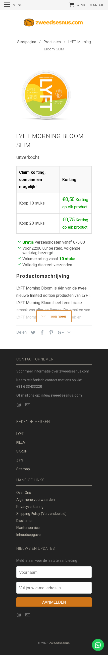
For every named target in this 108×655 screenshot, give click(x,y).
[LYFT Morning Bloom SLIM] (46, 93)
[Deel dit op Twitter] (32, 332)
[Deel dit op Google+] (59, 332)
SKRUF (21, 451)
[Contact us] (98, 645)
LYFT (20, 434)
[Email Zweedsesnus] (28, 405)
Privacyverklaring (29, 507)
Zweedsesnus (59, 643)
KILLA (20, 442)
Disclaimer (24, 521)
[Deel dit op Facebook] (41, 332)
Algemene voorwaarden (35, 500)
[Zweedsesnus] (54, 24)
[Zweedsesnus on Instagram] (19, 405)
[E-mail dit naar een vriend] (68, 332)
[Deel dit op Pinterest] (50, 332)
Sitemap (23, 469)
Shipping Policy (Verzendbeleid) (41, 514)
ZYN (19, 460)
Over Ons (23, 493)
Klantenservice (28, 528)
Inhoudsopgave (28, 535)
